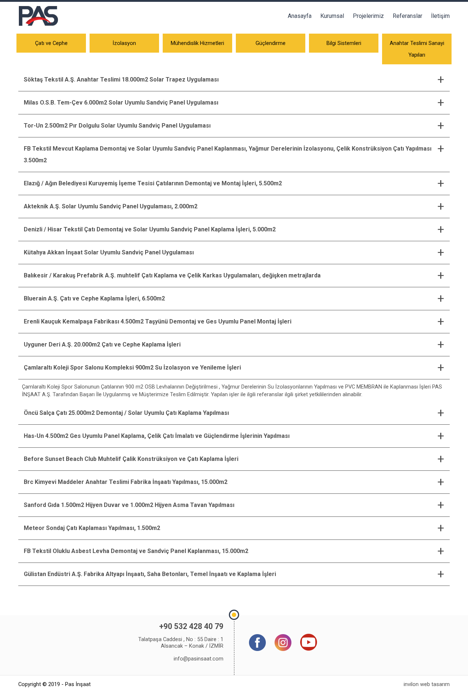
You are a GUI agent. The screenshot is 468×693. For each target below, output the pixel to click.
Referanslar (407, 15)
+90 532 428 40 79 (191, 626)
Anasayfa (300, 15)
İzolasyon (124, 43)
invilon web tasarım (427, 684)
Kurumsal (332, 15)
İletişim (440, 15)
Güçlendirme (271, 43)
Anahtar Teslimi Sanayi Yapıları (417, 49)
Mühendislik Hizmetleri (197, 43)
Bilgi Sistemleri (344, 43)
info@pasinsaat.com (198, 658)
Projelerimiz (368, 15)
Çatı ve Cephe (51, 43)
